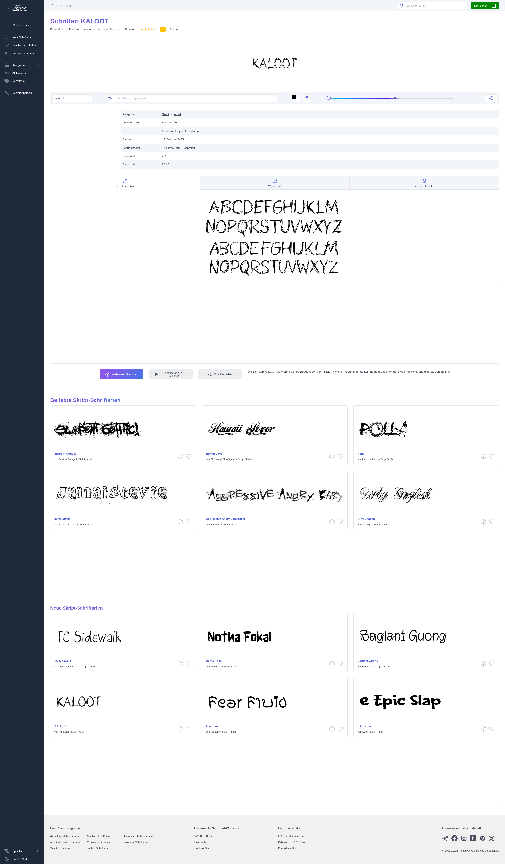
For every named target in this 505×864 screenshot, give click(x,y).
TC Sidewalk (62, 660)
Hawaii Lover (214, 453)
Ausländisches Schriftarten (65, 842)
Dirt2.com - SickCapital (222, 459)
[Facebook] (454, 840)
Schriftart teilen (223, 374)
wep (364, 731)
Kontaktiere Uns (287, 848)
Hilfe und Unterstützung (291, 836)
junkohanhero (369, 459)
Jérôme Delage (67, 459)
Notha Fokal (214, 660)
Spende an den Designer (173, 374)
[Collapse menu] (6, 8)
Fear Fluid (213, 726)
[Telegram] (445, 840)
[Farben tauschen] (306, 98)
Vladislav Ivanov (68, 524)
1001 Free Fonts (203, 836)
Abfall (177, 114)
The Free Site (201, 848)
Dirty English (366, 518)
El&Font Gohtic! (65, 453)
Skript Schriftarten (60, 848)
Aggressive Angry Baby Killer (225, 518)
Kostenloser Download (124, 374)
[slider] (393, 98)
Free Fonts (200, 842)
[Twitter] (491, 840)
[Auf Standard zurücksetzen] (477, 98)
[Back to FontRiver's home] (18, 8)
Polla (361, 453)
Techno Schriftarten (98, 848)
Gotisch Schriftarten (98, 842)
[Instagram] (464, 840)
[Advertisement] (83, 137)
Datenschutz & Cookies (291, 842)
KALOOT (60, 726)
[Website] (174, 122)
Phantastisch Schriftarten (138, 836)
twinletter (215, 666)
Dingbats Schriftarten (99, 836)
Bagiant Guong (368, 660)
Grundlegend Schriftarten (64, 836)
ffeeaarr (214, 731)
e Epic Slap (365, 726)
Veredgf (366, 524)
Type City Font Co (68, 666)
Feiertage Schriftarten (136, 842)
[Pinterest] (482, 840)
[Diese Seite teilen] (491, 98)
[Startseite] (52, 5)
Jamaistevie (62, 518)
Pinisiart (74, 29)
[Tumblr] (473, 840)
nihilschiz (215, 524)
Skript (165, 114)
